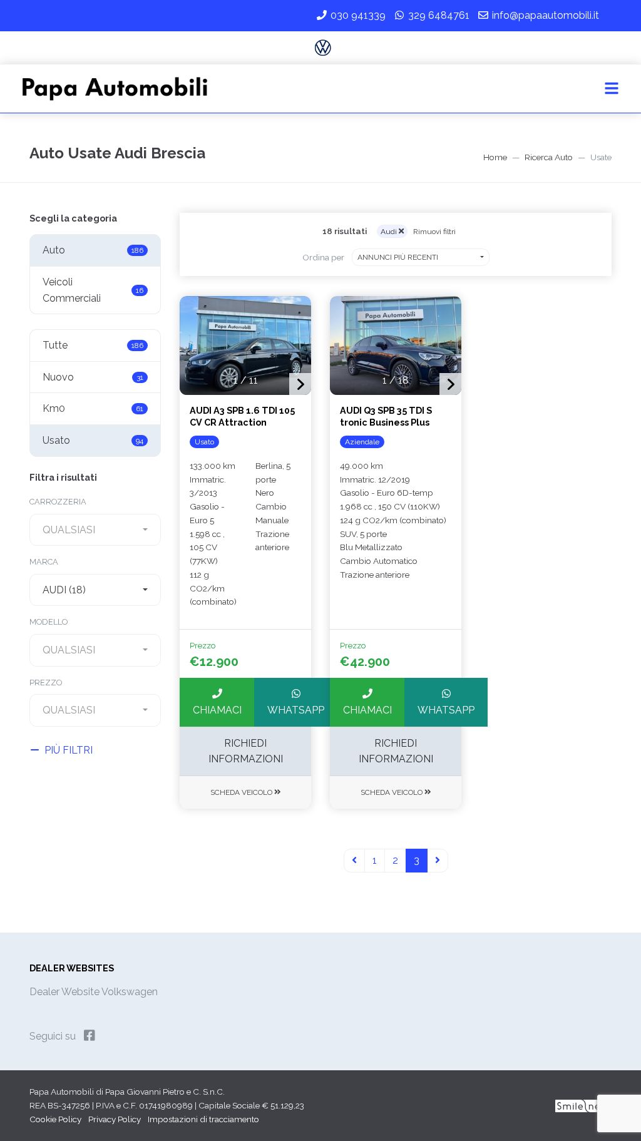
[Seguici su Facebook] (89, 1035)
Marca (43, 561)
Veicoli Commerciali (93, 290)
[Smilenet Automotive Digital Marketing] (581, 1105)
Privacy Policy (114, 1119)
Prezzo (45, 682)
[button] (300, 384)
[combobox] (95, 530)
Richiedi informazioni (245, 751)
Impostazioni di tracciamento (203, 1119)
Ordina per (323, 257)
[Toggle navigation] (611, 89)
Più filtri (68, 750)
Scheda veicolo (242, 792)
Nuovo (93, 377)
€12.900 (214, 661)
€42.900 (365, 661)
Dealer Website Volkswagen (93, 992)
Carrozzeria (57, 501)
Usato (93, 440)
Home (495, 157)
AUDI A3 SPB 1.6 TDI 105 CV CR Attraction (242, 416)
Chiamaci (217, 710)
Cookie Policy (55, 1119)
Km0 (93, 408)
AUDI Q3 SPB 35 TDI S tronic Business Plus (386, 416)
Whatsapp (295, 710)
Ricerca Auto (549, 157)
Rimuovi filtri (434, 231)
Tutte (93, 345)
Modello (48, 622)
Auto (93, 250)
